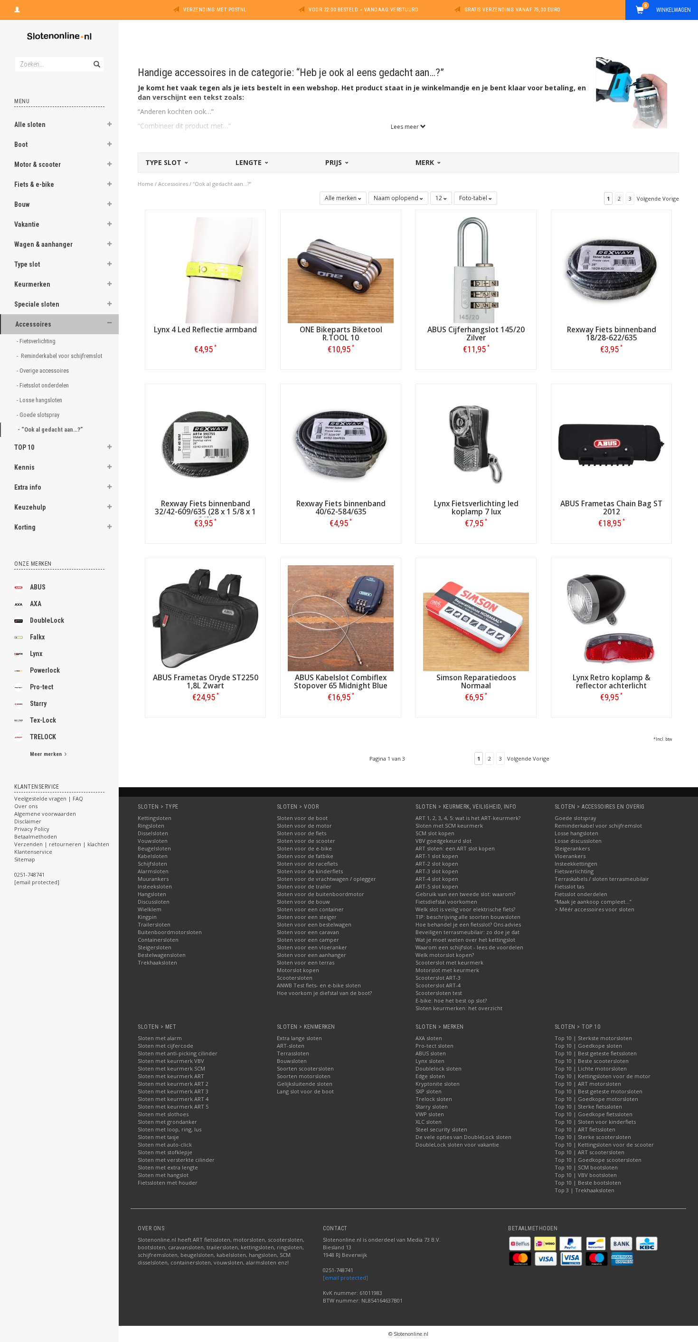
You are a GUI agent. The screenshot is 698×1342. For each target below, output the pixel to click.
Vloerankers (570, 855)
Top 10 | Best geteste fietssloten (596, 1053)
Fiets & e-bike (34, 184)
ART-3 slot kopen (436, 871)
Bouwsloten (292, 1060)
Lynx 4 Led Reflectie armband (205, 330)
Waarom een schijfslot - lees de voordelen (469, 947)
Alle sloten (30, 124)
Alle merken (341, 198)
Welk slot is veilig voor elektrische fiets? (465, 909)
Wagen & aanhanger (43, 244)
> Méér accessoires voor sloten (594, 909)
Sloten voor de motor (304, 825)
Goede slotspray (575, 817)
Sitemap (24, 859)
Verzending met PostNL (214, 10)
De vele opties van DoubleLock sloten (463, 1136)
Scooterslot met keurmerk (449, 962)
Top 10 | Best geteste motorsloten (598, 1091)
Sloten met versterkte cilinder (176, 1159)
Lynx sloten (429, 1060)
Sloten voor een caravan (308, 932)
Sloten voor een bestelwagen (314, 924)
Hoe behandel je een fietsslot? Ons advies (468, 924)
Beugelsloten (154, 848)
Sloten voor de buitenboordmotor (320, 894)
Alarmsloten (153, 871)
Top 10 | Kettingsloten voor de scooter (604, 1144)
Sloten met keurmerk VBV (171, 1060)
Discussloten (154, 901)
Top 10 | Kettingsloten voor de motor (603, 1076)
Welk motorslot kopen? (444, 954)
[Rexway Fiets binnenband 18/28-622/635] (611, 269)
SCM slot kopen (434, 833)
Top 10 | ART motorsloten (588, 1083)
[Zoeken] (96, 59)
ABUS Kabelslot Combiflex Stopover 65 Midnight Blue (340, 682)
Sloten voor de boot (302, 817)
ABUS (38, 587)
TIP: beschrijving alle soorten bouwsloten (467, 916)
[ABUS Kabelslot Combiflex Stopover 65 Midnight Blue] (341, 617)
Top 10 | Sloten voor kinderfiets (595, 1121)
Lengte (250, 162)
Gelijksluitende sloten (304, 1083)
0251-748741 (29, 874)
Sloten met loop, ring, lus (169, 1129)
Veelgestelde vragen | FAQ (48, 798)
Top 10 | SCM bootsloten (586, 1167)
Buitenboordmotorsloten (170, 932)
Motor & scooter (37, 164)
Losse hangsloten (576, 833)
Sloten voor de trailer (304, 886)
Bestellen (205, 369)
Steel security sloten (441, 1129)
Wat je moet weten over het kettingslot (465, 939)
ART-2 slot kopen (436, 863)
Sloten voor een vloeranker (312, 947)
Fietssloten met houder (168, 1182)
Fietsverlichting (574, 871)
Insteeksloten (155, 886)
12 (439, 198)
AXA (35, 604)
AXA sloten (428, 1038)
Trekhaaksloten (157, 962)
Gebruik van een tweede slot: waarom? (465, 894)
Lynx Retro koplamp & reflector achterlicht (612, 682)
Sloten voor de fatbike (305, 855)
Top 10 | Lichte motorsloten (591, 1068)
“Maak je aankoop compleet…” (593, 901)
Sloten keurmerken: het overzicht (458, 1008)
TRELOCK (43, 737)
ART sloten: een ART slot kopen (455, 848)
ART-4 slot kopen (436, 878)
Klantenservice (33, 851)
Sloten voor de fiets (301, 833)
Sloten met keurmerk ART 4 (173, 1098)
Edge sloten (430, 1076)
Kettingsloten (154, 817)
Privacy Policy (31, 828)
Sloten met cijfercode (165, 1045)
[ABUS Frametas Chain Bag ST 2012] (611, 443)
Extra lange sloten (299, 1038)
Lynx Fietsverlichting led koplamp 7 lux (476, 508)
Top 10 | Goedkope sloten (588, 1045)
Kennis (24, 467)
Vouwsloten (153, 840)
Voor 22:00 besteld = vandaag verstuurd (363, 10)
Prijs (334, 162)
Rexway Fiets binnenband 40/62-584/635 (341, 508)
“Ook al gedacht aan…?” (222, 183)
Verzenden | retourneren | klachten (61, 844)
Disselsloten (153, 833)
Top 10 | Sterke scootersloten (593, 1136)
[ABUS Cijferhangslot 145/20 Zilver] (476, 269)
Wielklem (149, 909)
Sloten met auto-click (165, 1144)
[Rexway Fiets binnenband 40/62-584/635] (341, 443)
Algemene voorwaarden (45, 813)
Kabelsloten (153, 855)
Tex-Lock (43, 720)
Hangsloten (152, 894)
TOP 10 (24, 447)
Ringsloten (151, 825)
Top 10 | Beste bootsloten (588, 1182)
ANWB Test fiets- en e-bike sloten (319, 985)
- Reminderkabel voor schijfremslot (57, 355)
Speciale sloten (36, 304)
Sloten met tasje (158, 1136)
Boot (21, 144)
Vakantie (26, 224)
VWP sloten (429, 1114)
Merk (425, 162)
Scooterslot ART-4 (438, 985)
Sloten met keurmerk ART (171, 1076)
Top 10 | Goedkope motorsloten (596, 1098)
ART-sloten (290, 1045)
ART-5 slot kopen (436, 886)
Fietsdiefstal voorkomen (446, 901)
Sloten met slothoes (163, 1114)
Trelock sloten (433, 1098)
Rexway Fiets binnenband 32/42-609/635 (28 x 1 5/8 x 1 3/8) (205, 512)
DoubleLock (47, 620)
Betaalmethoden (35, 836)
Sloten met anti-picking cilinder (177, 1053)
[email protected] (345, 1277)
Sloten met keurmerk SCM (171, 1068)
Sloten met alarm (160, 1038)
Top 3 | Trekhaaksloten (584, 1190)
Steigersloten (154, 947)
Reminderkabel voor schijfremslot (598, 825)
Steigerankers (572, 848)
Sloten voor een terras (305, 962)
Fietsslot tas (569, 886)
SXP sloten (428, 1091)
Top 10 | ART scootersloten (589, 1152)
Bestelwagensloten (162, 954)
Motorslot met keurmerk (447, 970)
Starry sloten (431, 1106)
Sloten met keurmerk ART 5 (173, 1106)
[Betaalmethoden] (520, 1242)
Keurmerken (32, 284)
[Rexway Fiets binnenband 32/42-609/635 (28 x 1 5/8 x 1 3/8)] (205, 443)
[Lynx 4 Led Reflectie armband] (205, 269)
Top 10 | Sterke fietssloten (588, 1106)
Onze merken (33, 563)
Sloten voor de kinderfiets (310, 871)
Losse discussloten (578, 840)
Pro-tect (41, 687)
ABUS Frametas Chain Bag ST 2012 (611, 508)
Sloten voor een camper (308, 939)
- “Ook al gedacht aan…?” (51, 429)
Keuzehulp (30, 507)
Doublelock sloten (438, 1068)
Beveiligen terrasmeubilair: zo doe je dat (467, 932)
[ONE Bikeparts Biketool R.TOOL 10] (341, 269)
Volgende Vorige (658, 198)
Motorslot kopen (298, 970)
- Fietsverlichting (37, 341)
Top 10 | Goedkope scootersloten (598, 1159)
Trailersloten (154, 924)
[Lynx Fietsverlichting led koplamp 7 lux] (476, 443)
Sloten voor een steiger (307, 916)
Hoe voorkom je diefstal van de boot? (324, 992)
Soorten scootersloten (305, 1068)
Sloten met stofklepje (165, 1152)
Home (145, 183)
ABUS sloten (430, 1053)
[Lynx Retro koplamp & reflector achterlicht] (611, 617)
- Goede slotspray (39, 414)
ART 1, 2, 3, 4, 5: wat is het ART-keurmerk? (467, 817)
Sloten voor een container (310, 909)
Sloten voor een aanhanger (311, 954)
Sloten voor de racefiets (307, 863)
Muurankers (153, 878)
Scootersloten (294, 977)
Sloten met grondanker (167, 1121)
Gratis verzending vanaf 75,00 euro (512, 10)
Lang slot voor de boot (305, 1091)
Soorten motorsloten (303, 1076)
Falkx (37, 637)
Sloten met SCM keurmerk (449, 825)
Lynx (36, 653)
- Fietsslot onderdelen (43, 385)
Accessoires (33, 324)
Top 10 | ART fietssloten (585, 1129)
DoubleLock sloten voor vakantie (457, 1144)
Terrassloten (293, 1053)
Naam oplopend (397, 198)
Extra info (27, 487)
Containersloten (158, 939)
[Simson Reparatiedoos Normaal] (476, 617)
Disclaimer (27, 821)
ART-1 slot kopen (436, 855)
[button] (109, 125)
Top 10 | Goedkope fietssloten (593, 1114)
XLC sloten (428, 1121)
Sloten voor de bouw (303, 901)
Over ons (26, 806)
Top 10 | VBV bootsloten (586, 1174)
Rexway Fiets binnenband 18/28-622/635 (611, 334)
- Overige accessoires (43, 370)
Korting (25, 527)
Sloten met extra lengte (168, 1167)
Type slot (27, 264)
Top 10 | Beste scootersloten (592, 1060)
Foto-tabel (474, 198)
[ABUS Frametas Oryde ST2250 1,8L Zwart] (205, 617)
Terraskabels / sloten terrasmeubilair (602, 878)
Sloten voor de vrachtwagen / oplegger (326, 878)
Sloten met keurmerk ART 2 (173, 1083)
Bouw (21, 204)
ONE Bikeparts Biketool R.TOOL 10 (341, 334)
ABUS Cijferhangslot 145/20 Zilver (476, 334)
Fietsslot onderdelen (581, 894)
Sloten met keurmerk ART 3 (173, 1091)
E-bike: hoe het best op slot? (451, 1000)
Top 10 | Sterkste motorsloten (593, 1038)
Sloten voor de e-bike (304, 848)
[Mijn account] (17, 8)
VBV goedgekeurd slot (443, 840)
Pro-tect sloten (434, 1045)
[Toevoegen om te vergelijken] (209, 349)
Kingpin (147, 916)
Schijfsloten (152, 863)
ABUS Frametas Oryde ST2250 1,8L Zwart (205, 682)
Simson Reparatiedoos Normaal (476, 682)
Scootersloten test (438, 992)
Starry (38, 703)
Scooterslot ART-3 (438, 977)
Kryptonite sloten (437, 1083)
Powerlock (45, 670)
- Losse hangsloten (40, 400)
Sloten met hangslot (163, 1174)
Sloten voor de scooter (306, 840)
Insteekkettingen (576, 863)
